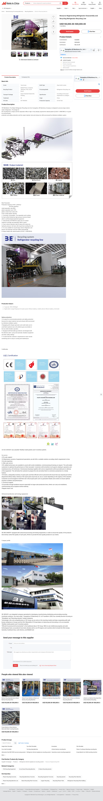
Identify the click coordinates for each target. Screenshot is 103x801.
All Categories (7, 8)
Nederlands (54, 791)
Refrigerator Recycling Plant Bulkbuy (76, 780)
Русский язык (37, 791)
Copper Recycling (45, 780)
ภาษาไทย (78, 791)
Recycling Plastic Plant (58, 780)
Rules (100, 8)
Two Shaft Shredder (31, 746)
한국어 (64, 791)
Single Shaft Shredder (7, 746)
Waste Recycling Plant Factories (29, 780)
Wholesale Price (53, 789)
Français (30, 791)
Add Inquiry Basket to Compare (29, 59)
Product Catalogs (24, 743)
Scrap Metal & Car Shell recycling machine (86, 752)
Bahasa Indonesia (96, 791)
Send (15, 665)
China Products (20, 789)
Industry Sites (62, 789)
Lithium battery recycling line (59, 749)
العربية (60, 791)
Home (3, 11)
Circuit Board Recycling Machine (27, 769)
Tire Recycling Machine (32, 749)
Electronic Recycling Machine (41, 11)
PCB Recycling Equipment (9, 769)
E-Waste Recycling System (45, 769)
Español (19, 791)
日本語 (69, 791)
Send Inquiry (69, 31)
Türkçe (83, 791)
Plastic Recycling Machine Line (10, 780)
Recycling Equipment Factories (45, 777)
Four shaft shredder (7, 749)
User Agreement (60, 794)
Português (24, 791)
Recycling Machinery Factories (27, 777)
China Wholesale (45, 789)
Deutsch (48, 791)
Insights (92, 789)
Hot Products (12, 789)
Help (73, 8)
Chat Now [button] (92, 31)
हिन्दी (73, 791)
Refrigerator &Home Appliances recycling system (39, 752)
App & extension (83, 8)
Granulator (54, 746)
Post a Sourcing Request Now (48, 665)
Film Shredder (79, 746)
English (14, 791)
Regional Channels (70, 789)
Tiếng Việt (88, 791)
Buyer (66, 8)
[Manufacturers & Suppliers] (10, 3)
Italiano (43, 791)
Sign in (99, 4)
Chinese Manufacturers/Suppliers (32, 789)
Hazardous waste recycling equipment (61, 752)
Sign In (62, 69)
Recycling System (61, 777)
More (3, 783)
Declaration (68, 794)
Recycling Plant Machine (75, 777)
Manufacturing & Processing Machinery (14, 11)
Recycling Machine (29, 11)
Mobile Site (86, 789)
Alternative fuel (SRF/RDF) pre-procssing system (14, 752)
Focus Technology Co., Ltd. (41, 794)
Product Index (79, 789)
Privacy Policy (75, 794)
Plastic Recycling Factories (9, 777)
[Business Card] (99, 84)
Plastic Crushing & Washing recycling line (86, 749)
